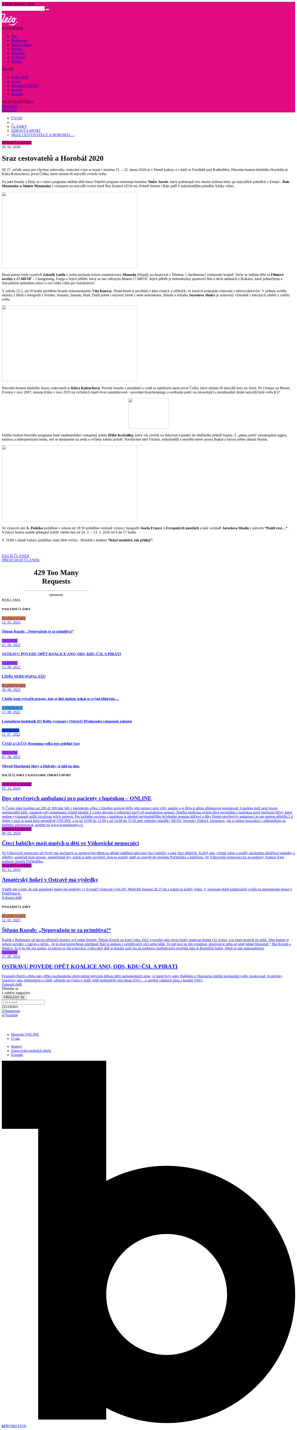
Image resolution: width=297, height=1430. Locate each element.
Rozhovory (19, 41)
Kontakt (17, 94)
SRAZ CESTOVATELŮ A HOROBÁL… (43, 135)
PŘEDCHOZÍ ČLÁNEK (21, 560)
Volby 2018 (19, 77)
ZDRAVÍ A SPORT (26, 131)
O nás (15, 81)
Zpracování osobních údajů (31, 1051)
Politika (16, 49)
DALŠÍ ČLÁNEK (15, 556)
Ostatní (16, 61)
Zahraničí (18, 53)
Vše (14, 36)
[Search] (47, 9)
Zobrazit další (12, 898)
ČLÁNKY (19, 126)
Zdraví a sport (21, 45)
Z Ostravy (18, 57)
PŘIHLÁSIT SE (14, 997)
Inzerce (16, 90)
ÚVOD (16, 118)
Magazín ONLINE (25, 86)
